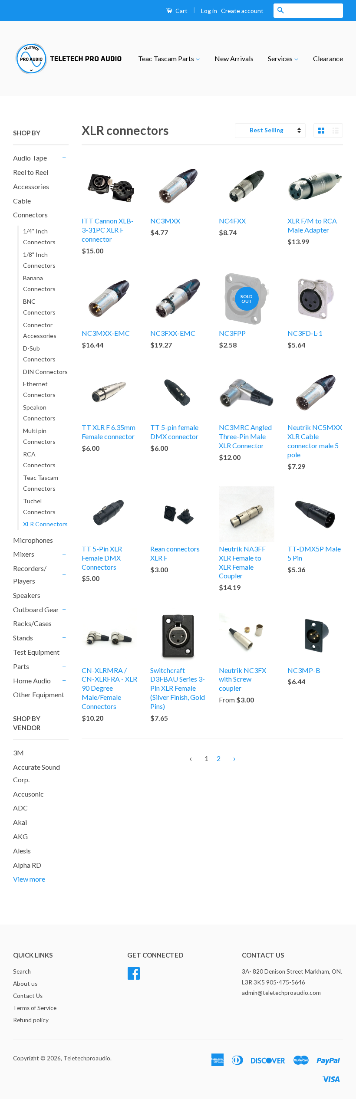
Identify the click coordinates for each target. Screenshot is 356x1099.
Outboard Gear (36, 609)
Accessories (31, 186)
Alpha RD (27, 865)
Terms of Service (34, 1007)
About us (25, 983)
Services (281, 58)
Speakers (26, 595)
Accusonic (28, 794)
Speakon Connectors (39, 413)
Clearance (328, 58)
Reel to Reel (30, 172)
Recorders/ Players (29, 574)
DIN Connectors (45, 371)
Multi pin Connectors (39, 436)
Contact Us (28, 995)
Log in (209, 10)
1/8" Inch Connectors (39, 260)
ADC (20, 808)
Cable (22, 201)
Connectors (30, 214)
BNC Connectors (39, 307)
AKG (20, 836)
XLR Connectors (45, 524)
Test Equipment (36, 652)
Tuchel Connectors (39, 506)
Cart (181, 10)
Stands (23, 637)
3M (18, 752)
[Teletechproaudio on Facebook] (133, 972)
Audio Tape (30, 158)
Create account (242, 10)
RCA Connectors (39, 459)
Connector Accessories (39, 330)
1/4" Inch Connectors (39, 236)
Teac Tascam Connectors (40, 483)
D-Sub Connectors (39, 353)
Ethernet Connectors (39, 389)
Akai (20, 822)
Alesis (22, 850)
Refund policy (31, 1020)
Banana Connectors (39, 283)
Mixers (23, 554)
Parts (21, 666)
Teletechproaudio (86, 1058)
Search (22, 971)
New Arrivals (234, 58)
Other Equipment (38, 694)
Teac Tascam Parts (166, 58)
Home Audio (32, 680)
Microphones (33, 540)
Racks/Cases (32, 623)
